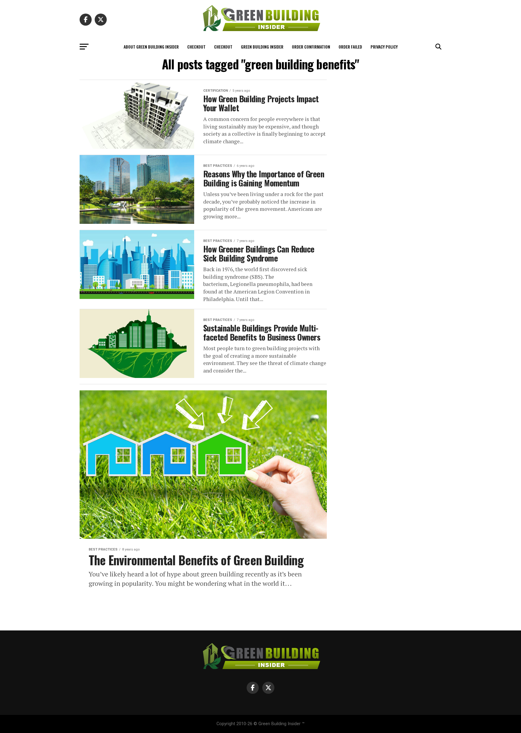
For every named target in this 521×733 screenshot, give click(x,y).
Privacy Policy (384, 46)
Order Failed (350, 46)
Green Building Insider (262, 46)
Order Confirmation (311, 46)
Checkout (196, 46)
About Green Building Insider (151, 46)
